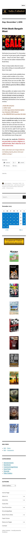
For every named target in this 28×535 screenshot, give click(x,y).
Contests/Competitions (11, 467)
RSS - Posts (7, 448)
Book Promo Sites (7, 514)
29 (4, 226)
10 (10, 217)
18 (14, 220)
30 (7, 226)
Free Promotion (7, 507)
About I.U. (5, 496)
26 (17, 223)
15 (3, 220)
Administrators (7, 183)
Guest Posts (7, 469)
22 (4, 223)
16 (7, 220)
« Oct (6, 230)
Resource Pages (7, 522)
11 (14, 217)
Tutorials (6, 471)
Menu (23, 5)
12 (17, 217)
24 (10, 223)
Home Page (5, 492)
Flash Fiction (6, 518)
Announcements (9, 463)
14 (24, 217)
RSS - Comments (9, 450)
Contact (4, 525)
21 (24, 220)
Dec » (21, 230)
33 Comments (9, 188)
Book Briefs (7, 465)
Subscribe (5, 503)
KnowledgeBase (7, 511)
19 (17, 220)
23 (7, 223)
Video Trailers (8, 473)
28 (24, 223)
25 (14, 223)
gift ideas (16, 185)
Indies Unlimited (6, 530)
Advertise (5, 500)
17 (10, 220)
